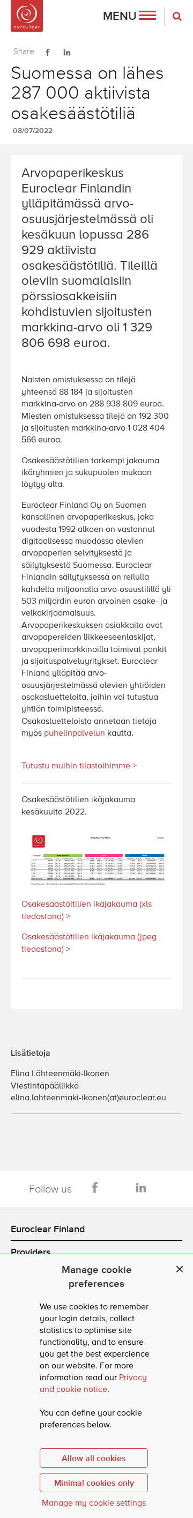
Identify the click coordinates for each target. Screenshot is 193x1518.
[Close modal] (180, 1269)
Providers (31, 1251)
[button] (129, 16)
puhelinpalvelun (74, 733)
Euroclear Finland (48, 1228)
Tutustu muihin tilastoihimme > (79, 766)
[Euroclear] (27, 16)
